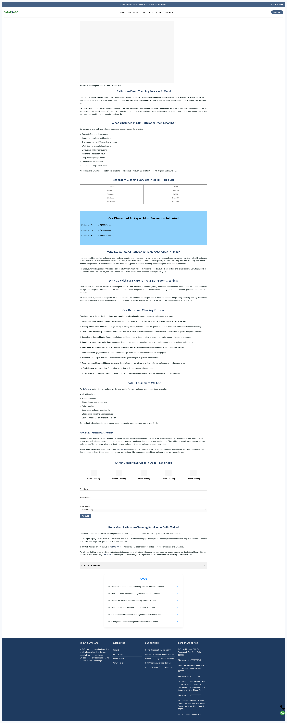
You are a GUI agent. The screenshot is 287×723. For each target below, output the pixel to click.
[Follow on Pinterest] (277, 4)
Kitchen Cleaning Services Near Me (159, 659)
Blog (158, 12)
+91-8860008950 (194, 695)
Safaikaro (87, 389)
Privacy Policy (118, 663)
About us (133, 12)
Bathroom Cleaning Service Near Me (159, 654)
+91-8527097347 (194, 660)
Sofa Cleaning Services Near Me (158, 663)
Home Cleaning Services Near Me (158, 650)
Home (122, 12)
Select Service (85, 506)
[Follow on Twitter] (275, 4)
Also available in (90, 566)
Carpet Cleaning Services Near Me (159, 667)
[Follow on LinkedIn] (279, 4)
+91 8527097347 (116, 547)
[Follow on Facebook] (271, 4)
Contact (168, 12)
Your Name (84, 489)
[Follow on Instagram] (273, 4)
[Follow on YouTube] (282, 4)
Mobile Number (85, 498)
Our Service (147, 12)
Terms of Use (117, 654)
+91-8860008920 (194, 676)
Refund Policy (118, 659)
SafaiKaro (107, 555)
